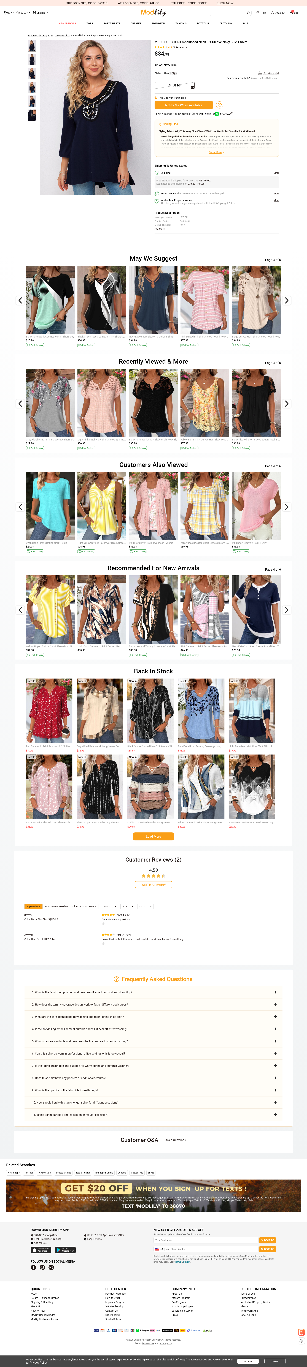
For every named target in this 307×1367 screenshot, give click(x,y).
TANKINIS (181, 23)
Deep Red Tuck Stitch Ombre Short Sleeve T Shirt (155, 439)
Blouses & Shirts (63, 1173)
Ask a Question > (175, 1140)
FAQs (34, 1293)
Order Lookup (112, 1315)
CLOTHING (226, 23)
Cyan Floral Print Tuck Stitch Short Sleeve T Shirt (258, 336)
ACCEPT (248, 1361)
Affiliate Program (181, 1298)
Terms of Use (248, 1293)
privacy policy (165, 1343)
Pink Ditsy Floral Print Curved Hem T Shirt (100, 336)
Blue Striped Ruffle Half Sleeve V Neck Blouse (256, 439)
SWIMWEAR (158, 23)
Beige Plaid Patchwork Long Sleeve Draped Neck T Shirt (107, 746)
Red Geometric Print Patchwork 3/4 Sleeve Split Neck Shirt (58, 746)
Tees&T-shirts (62, 35)
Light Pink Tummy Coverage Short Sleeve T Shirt (206, 542)
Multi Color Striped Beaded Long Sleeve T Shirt (152, 822)
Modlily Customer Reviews (45, 1319)
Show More (215, 152)
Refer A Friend (248, 1315)
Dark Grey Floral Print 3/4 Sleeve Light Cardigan (52, 542)
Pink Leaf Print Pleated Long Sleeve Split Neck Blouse (55, 822)
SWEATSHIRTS (112, 23)
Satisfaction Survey (182, 1310)
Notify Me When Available (183, 105)
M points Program (115, 1302)
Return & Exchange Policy (45, 1298)
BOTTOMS (203, 23)
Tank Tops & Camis (104, 1173)
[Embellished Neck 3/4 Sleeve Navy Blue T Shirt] (95, 117)
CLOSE (275, 1361)
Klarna (244, 1306)
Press (175, 1315)
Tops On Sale (44, 1173)
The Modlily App (249, 1310)
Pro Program (179, 1302)
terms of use (148, 1343)
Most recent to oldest (56, 906)
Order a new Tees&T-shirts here (264, 78)
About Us (177, 1293)
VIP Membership (114, 1306)
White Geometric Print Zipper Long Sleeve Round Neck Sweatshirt (213, 822)
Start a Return (113, 1319)
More (276, 172)
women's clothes (37, 35)
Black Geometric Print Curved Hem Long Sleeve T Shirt (258, 822)
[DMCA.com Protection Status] (207, 1330)
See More (160, 229)
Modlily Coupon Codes (43, 1315)
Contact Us (111, 1310)
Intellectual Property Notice (255, 1302)
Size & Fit (36, 1306)
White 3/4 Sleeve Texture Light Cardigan (48, 439)
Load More (153, 836)
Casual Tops (137, 1173)
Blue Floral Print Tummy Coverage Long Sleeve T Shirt (207, 746)
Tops (50, 35)
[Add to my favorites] (219, 104)
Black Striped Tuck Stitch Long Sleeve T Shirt (101, 822)
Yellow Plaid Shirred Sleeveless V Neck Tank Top (155, 646)
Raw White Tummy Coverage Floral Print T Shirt (103, 439)
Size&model (271, 73)
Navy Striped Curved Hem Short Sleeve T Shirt (102, 646)
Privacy (186, 1262)
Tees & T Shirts (83, 1173)
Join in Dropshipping (183, 1306)
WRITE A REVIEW (153, 885)
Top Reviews (33, 906)
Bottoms (122, 1173)
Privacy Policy (248, 1298)
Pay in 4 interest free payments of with (185, 113)
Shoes (151, 1173)
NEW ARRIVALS (67, 23)
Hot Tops (29, 1173)
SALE (245, 23)
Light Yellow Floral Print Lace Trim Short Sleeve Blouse (209, 646)
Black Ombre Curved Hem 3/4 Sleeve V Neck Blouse (155, 746)
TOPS (90, 23)
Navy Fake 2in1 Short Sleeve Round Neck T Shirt (206, 439)
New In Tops (14, 1173)
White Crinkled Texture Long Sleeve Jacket (100, 542)
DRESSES (136, 23)
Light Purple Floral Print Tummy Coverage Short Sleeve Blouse (60, 646)
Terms (178, 1262)
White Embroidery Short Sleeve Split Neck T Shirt (155, 336)
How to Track (38, 1310)
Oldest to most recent (84, 906)
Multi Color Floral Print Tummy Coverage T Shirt (258, 646)
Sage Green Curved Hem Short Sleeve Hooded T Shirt (55, 336)
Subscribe (267, 1240)
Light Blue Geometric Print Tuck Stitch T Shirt (253, 746)
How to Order (112, 1298)
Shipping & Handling (42, 1302)
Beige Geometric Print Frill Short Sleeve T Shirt (205, 336)
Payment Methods (115, 1293)
